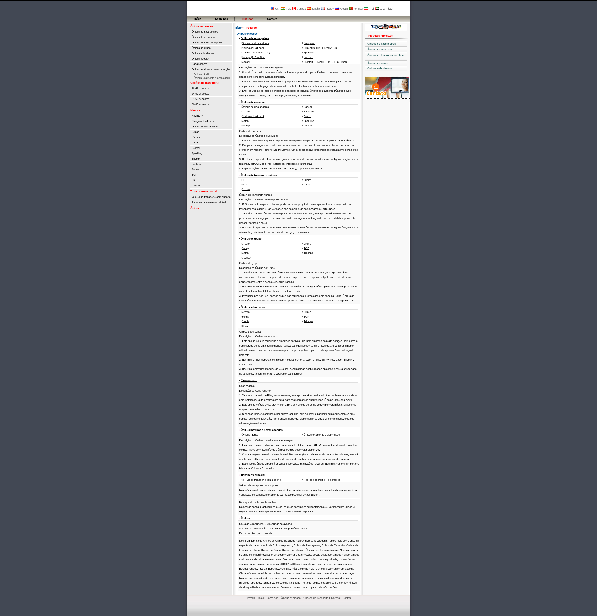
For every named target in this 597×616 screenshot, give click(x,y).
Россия (343, 8)
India (288, 8)
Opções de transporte (204, 82)
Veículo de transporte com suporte (211, 197)
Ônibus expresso (201, 26)
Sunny (195, 169)
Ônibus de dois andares (205, 126)
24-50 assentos (200, 93)
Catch (195, 142)
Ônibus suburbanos (203, 53)
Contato (272, 19)
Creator (196, 148)
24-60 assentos (200, 99)
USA (277, 8)
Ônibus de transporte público (208, 42)
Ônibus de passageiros (205, 31)
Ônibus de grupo (201, 47)
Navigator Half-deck (203, 121)
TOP (194, 174)
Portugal (358, 8)
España (315, 8)
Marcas (195, 110)
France (329, 8)
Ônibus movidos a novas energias (211, 69)
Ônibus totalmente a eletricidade (212, 78)
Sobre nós (221, 19)
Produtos (247, 19)
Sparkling (197, 153)
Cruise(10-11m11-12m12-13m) (321, 47)
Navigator (197, 115)
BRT (194, 180)
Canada (301, 8)
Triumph (196, 158)
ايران (371, 8)
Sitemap (250, 597)
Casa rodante (199, 64)
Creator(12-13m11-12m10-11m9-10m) (325, 61)
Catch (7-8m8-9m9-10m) (256, 52)
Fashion (196, 164)
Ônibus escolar (200, 58)
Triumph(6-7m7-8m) (253, 57)
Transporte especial (203, 191)
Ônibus (195, 208)
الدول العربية (386, 8)
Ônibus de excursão (203, 37)
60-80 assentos (200, 104)
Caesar (196, 137)
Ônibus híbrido (202, 74)
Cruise (195, 131)
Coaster (196, 185)
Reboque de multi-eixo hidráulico (210, 202)
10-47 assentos (200, 88)
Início (197, 19)
